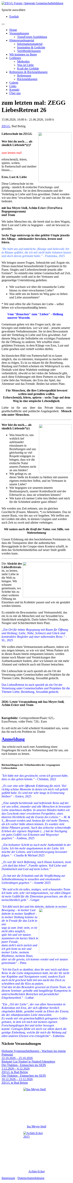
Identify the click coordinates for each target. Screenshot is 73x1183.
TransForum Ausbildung (32, 37)
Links (12, 86)
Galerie (13, 82)
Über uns (15, 93)
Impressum (8, 1178)
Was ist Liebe (25, 65)
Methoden (23, 61)
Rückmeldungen (27, 79)
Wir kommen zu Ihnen (23, 54)
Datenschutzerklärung (31, 1178)
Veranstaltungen (19, 33)
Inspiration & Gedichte (31, 47)
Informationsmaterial (29, 44)
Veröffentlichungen (29, 51)
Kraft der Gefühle (28, 68)
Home (13, 29)
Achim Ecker (36, 1171)
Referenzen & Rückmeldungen (28, 72)
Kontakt (14, 89)
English (14, 16)
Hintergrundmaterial (21, 40)
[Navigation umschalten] (3, 24)
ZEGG (6, 126)
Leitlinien (15, 58)
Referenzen (24, 75)
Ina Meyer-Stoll (36, 1126)
